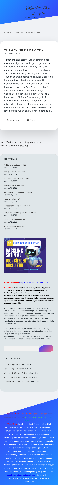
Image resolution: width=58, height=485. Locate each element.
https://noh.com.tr (9, 145)
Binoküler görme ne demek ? (15, 226)
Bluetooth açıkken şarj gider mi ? (16, 178)
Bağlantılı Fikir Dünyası (38, 10)
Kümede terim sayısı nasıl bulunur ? (17, 206)
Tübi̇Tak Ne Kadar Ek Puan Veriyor (17, 381)
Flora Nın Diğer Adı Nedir (13, 364)
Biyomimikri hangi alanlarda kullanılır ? (19, 192)
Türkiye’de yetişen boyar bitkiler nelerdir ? (20, 212)
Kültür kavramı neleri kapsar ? (15, 219)
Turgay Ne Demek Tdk (24, 50)
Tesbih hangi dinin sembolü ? (15, 165)
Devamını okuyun (15, 121)
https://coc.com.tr (34, 142)
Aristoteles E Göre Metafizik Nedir (17, 373)
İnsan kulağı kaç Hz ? (12, 199)
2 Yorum (33, 120)
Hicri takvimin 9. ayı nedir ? (14, 172)
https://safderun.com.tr (12, 142)
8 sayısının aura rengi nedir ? (15, 185)
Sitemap (24, 145)
